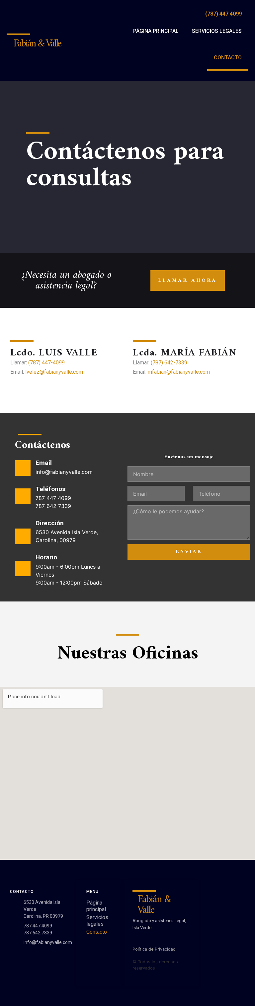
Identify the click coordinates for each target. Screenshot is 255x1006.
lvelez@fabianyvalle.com (54, 372)
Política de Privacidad (154, 949)
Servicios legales (217, 31)
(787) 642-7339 (169, 362)
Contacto (228, 57)
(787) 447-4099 (46, 362)
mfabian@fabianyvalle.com (179, 372)
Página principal (156, 31)
